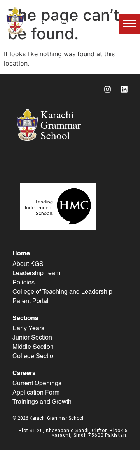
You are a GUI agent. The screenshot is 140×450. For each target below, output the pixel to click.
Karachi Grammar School (56, 21)
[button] (129, 24)
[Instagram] (107, 89)
